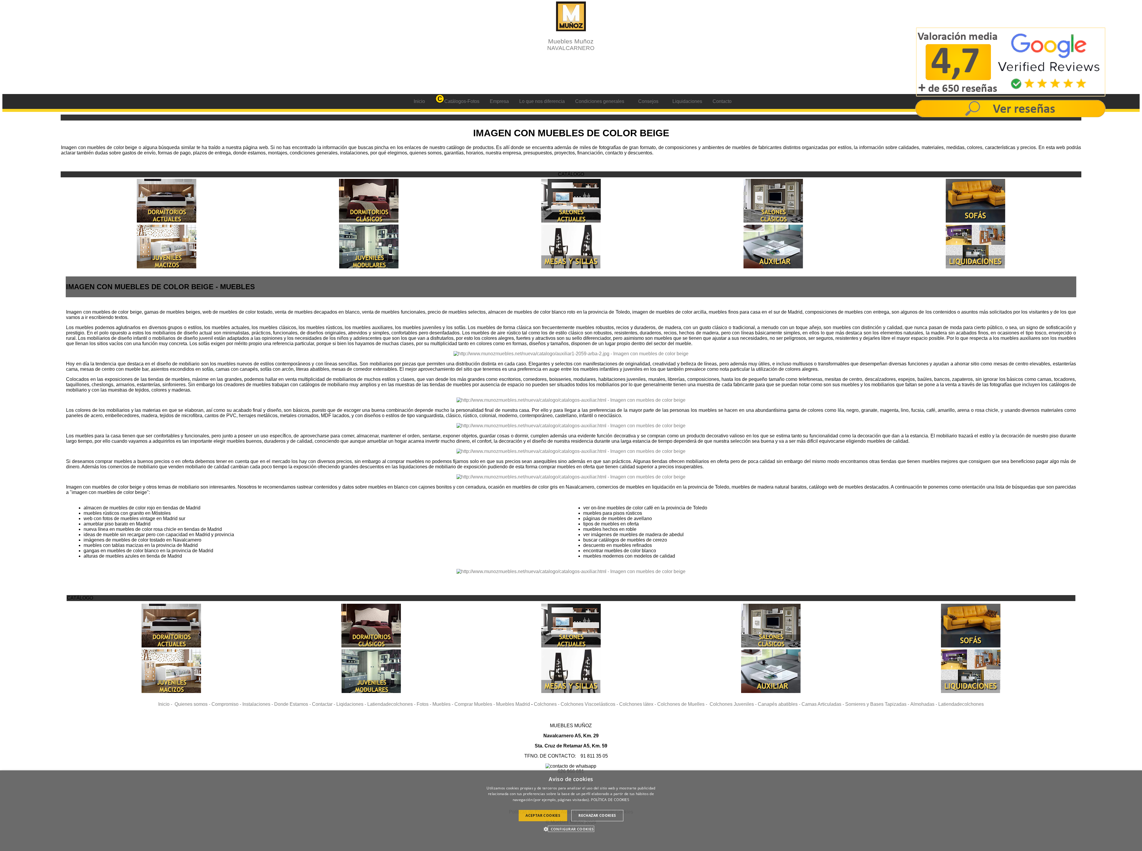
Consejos (648, 101)
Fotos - (424, 704)
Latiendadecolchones (961, 704)
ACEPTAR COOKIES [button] (542, 815)
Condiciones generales (599, 101)
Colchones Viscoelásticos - (590, 704)
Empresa (499, 101)
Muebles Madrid (513, 704)
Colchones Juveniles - (734, 704)
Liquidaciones (687, 101)
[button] (571, 829)
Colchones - (547, 704)
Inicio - (166, 704)
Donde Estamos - (293, 704)
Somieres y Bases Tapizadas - (877, 704)
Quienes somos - (193, 704)
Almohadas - (924, 704)
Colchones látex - (638, 704)
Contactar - (324, 704)
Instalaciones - (258, 704)
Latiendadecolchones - (392, 704)
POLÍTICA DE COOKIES (610, 799)
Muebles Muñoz (570, 44)
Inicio (419, 101)
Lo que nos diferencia (542, 101)
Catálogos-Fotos (461, 101)
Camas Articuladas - (823, 704)
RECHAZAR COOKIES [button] (597, 815)
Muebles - (443, 704)
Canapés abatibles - (779, 704)
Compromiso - (226, 704)
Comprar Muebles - (475, 704)
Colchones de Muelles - (683, 704)
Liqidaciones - (351, 704)
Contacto (722, 101)
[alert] (571, 810)
